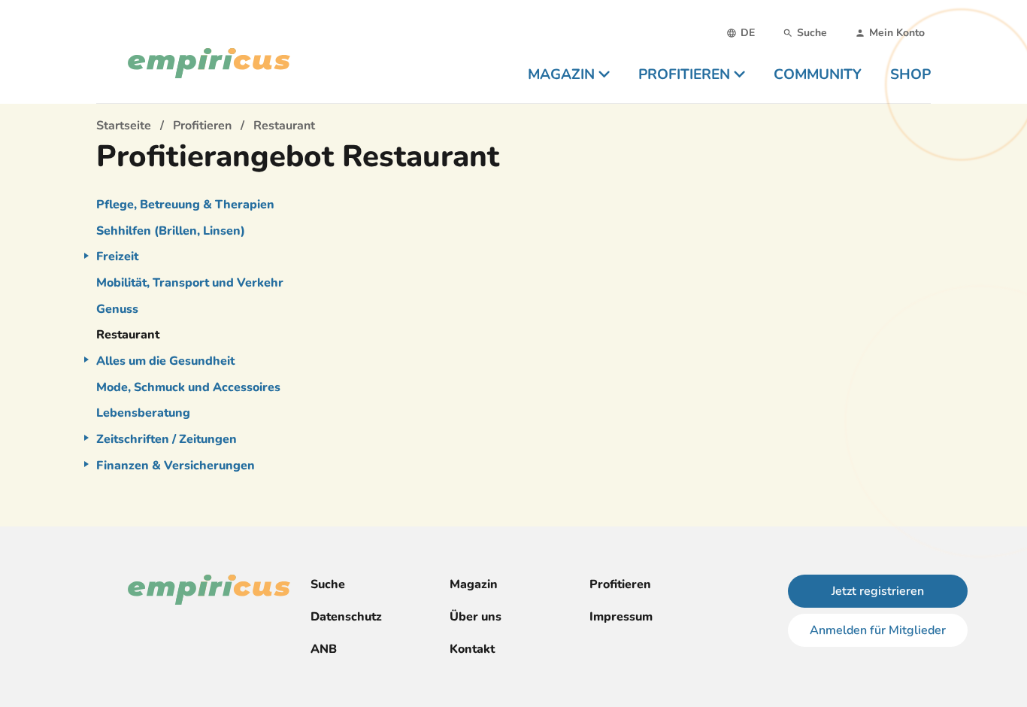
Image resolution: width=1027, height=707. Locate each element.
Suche (328, 584)
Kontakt (472, 649)
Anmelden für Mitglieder (878, 630)
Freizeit (117, 256)
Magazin (474, 584)
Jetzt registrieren (878, 591)
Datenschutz (346, 616)
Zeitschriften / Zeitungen (166, 439)
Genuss (117, 309)
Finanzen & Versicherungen (175, 465)
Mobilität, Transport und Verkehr (189, 283)
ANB (324, 649)
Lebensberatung (143, 413)
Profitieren (620, 584)
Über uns (475, 616)
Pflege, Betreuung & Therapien (185, 204)
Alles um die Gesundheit (165, 361)
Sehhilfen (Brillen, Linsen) (170, 231)
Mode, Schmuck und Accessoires (188, 387)
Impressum (621, 616)
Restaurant (127, 334)
